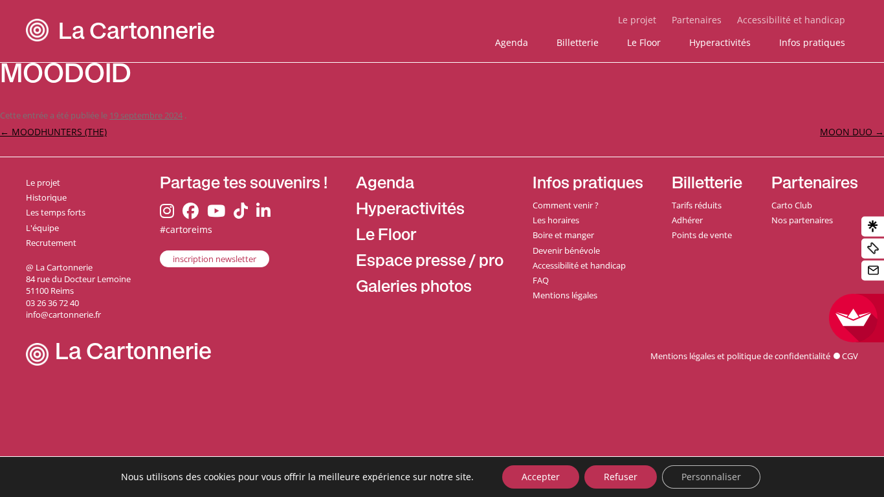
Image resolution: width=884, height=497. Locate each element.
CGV (850, 356)
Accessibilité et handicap (791, 20)
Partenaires (697, 20)
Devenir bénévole (566, 250)
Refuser (620, 476)
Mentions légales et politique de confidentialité (740, 356)
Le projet (637, 20)
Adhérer (687, 220)
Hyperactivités (720, 42)
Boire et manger (563, 235)
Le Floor (644, 42)
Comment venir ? (566, 205)
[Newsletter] (872, 271)
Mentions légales (565, 295)
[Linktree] (872, 227)
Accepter (541, 476)
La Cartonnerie (136, 34)
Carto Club (791, 205)
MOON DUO (852, 132)
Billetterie (578, 42)
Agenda (511, 42)
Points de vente (702, 235)
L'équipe (42, 228)
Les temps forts (55, 212)
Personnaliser (711, 476)
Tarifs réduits (697, 205)
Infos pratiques (812, 42)
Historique (46, 197)
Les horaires (556, 220)
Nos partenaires (802, 220)
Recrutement (51, 242)
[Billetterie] (872, 249)
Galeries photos (414, 288)
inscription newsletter (214, 259)
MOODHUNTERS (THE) (53, 132)
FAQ (541, 280)
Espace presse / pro (429, 262)
